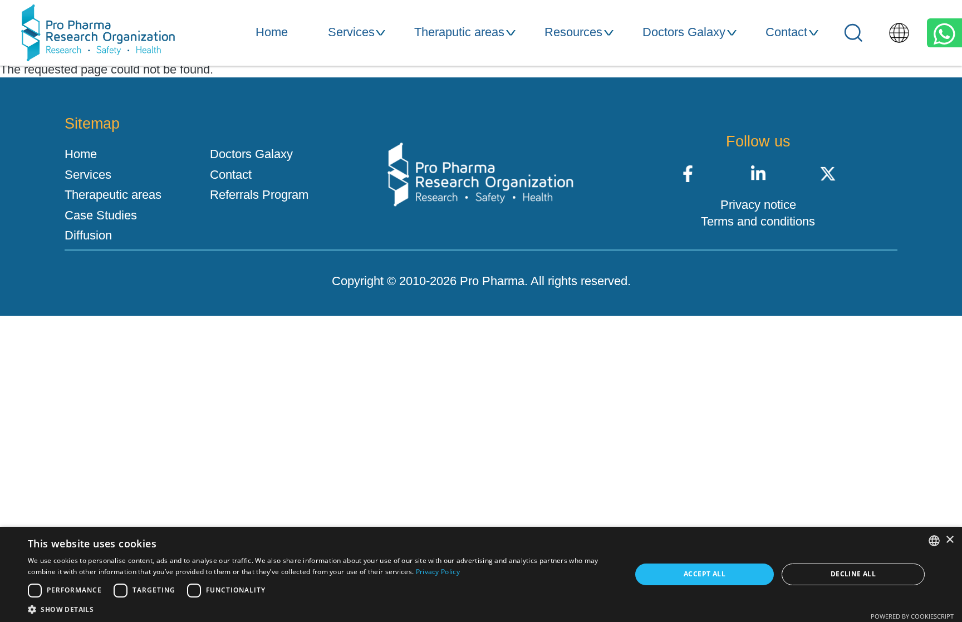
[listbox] (934, 540)
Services (351, 32)
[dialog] (481, 574)
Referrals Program (259, 195)
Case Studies (101, 215)
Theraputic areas (459, 32)
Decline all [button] (853, 574)
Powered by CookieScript (912, 616)
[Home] (98, 33)
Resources (573, 32)
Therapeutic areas (113, 195)
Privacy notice (758, 205)
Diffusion (88, 235)
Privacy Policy (438, 571)
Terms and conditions (758, 221)
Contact (786, 32)
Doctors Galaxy (683, 32)
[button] (320, 609)
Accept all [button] (704, 574)
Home (272, 32)
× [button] (949, 540)
